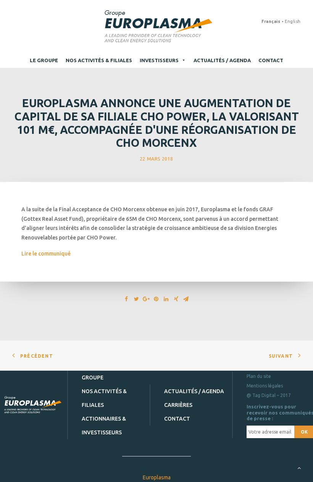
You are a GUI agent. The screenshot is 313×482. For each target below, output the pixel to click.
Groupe (92, 377)
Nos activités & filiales (99, 60)
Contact (270, 60)
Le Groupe (44, 60)
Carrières (178, 405)
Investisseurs (159, 60)
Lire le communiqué (46, 254)
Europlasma (157, 477)
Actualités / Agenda (222, 60)
